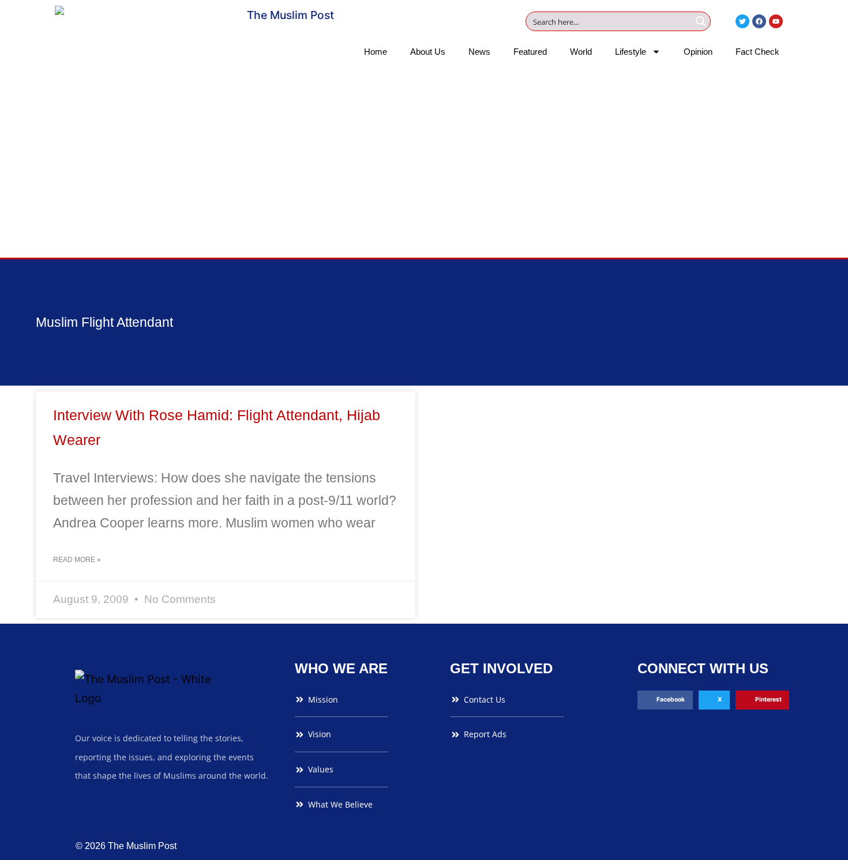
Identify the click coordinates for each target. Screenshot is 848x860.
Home (375, 51)
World (581, 51)
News (479, 51)
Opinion (698, 51)
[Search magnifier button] (701, 21)
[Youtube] (776, 21)
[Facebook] (759, 21)
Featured (530, 51)
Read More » (77, 560)
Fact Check (757, 51)
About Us (427, 51)
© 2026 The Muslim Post (126, 846)
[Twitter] (742, 21)
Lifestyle (630, 51)
